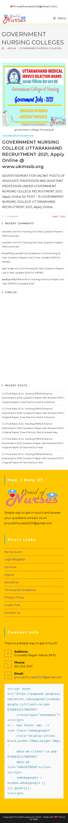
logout (9, 574)
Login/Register (14, 559)
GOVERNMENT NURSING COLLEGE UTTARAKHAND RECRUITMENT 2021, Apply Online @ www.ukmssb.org (33, 154)
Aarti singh (8, 268)
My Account (13, 552)
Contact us (12, 612)
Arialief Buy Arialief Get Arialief (19, 253)
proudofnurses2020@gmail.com (38, 677)
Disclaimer (11, 582)
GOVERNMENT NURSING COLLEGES (40, 48)
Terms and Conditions (20, 590)
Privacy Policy (14, 597)
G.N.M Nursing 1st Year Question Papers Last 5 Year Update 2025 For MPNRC (31, 257)
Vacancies (9, 135)
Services (10, 567)
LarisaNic (7, 231)
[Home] (3, 48)
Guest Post (12, 605)
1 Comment (12, 216)
